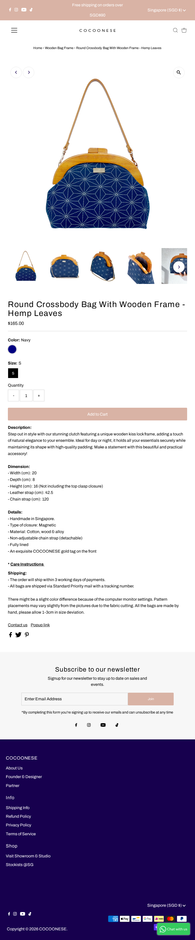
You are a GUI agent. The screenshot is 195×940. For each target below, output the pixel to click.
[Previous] (16, 72)
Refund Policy (18, 816)
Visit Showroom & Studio (28, 856)
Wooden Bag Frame (59, 48)
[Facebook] (10, 10)
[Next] (28, 72)
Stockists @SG (20, 864)
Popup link (40, 625)
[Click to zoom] (179, 72)
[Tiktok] (31, 10)
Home (37, 48)
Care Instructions (27, 564)
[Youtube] (24, 10)
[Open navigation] (29, 30)
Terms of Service (21, 834)
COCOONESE (53, 929)
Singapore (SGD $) (165, 10)
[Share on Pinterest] (27, 636)
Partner (12, 785)
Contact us (17, 625)
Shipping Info (17, 808)
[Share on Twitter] (18, 636)
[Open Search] (175, 30)
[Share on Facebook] (11, 636)
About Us (14, 768)
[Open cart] (184, 30)
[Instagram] (16, 10)
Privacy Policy (18, 825)
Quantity (16, 385)
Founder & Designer (24, 777)
